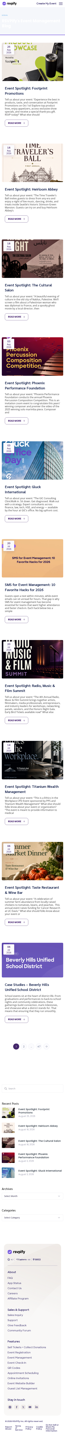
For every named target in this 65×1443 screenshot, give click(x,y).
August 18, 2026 (26, 1129)
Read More (15, 123)
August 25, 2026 (26, 1116)
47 (39, 1046)
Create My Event (46, 4)
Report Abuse (8, 1428)
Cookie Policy (39, 1428)
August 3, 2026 (26, 1161)
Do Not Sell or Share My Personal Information (52, 1428)
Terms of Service (19, 1428)
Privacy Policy (29, 1428)
